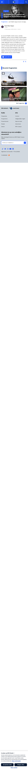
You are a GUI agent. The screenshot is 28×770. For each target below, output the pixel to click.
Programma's (4, 118)
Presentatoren (4, 121)
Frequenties (4, 116)
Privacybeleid (16, 151)
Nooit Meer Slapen (9, 25)
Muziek (3, 124)
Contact (17, 116)
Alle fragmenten (20, 103)
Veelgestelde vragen (20, 118)
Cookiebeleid (4, 155)
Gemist (3, 126)
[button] (2, 2)
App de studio (18, 121)
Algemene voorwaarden (7, 151)
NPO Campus (18, 126)
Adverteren (18, 124)
